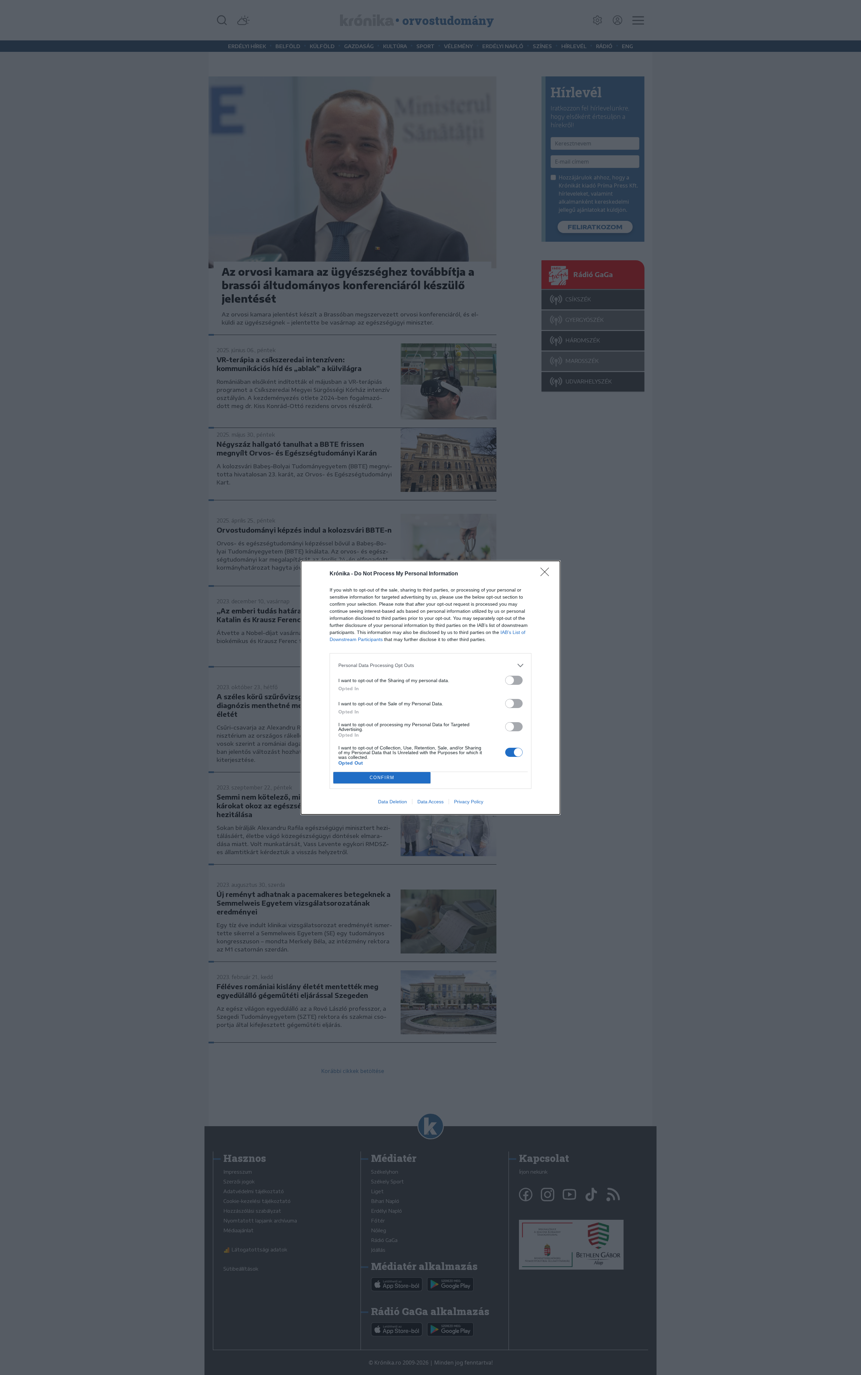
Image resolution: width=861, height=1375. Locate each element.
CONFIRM (382, 777)
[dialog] (430, 687)
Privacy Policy (468, 801)
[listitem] (430, 665)
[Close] (546, 574)
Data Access (430, 801)
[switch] (514, 680)
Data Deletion (392, 801)
